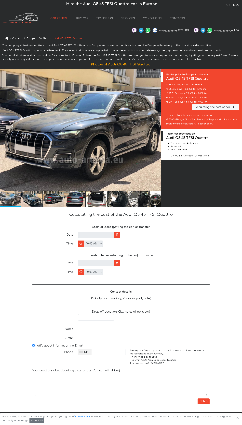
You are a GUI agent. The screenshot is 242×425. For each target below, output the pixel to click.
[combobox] (85, 352)
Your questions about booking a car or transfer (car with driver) (76, 370)
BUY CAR (82, 18)
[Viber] (134, 30)
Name (69, 329)
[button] (32, 199)
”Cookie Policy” (82, 416)
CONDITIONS (152, 18)
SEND (204, 401)
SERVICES (128, 18)
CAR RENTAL (59, 18)
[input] (96, 235)
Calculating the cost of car (212, 107)
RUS (227, 4)
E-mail (69, 337)
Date (70, 234)
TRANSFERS (104, 18)
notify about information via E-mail (59, 345)
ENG (236, 4)
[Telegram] (141, 30)
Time (69, 243)
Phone (68, 352)
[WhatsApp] (148, 30)
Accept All (37, 420)
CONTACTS (177, 18)
